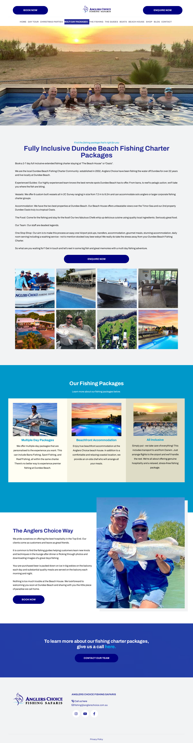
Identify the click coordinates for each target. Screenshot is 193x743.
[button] (30, 10)
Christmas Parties (51, 22)
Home (23, 22)
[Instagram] (76, 714)
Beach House (136, 22)
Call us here (80, 701)
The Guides (111, 22)
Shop (149, 22)
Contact (166, 22)
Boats (123, 22)
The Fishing (96, 22)
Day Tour (33, 22)
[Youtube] (85, 714)
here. (110, 646)
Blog (157, 22)
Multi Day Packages (76, 22)
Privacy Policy (96, 739)
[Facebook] (94, 714)
